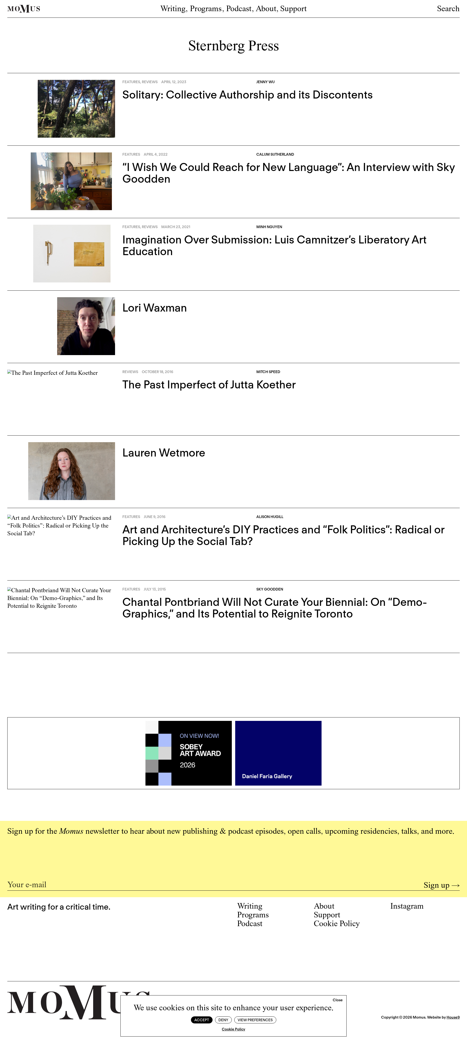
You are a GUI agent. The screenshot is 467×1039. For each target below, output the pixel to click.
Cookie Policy (233, 1029)
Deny (223, 1020)
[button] (337, 1000)
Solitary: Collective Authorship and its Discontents (247, 94)
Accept (201, 1020)
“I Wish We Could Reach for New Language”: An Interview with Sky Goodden (288, 173)
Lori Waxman (154, 307)
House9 (453, 1017)
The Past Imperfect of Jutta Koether (209, 384)
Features (131, 82)
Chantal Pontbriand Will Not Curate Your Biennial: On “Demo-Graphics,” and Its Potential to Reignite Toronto (274, 607)
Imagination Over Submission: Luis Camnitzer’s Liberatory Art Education (274, 245)
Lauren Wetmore (163, 452)
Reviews (150, 82)
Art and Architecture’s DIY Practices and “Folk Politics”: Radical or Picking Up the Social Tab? (283, 535)
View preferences (255, 1020)
